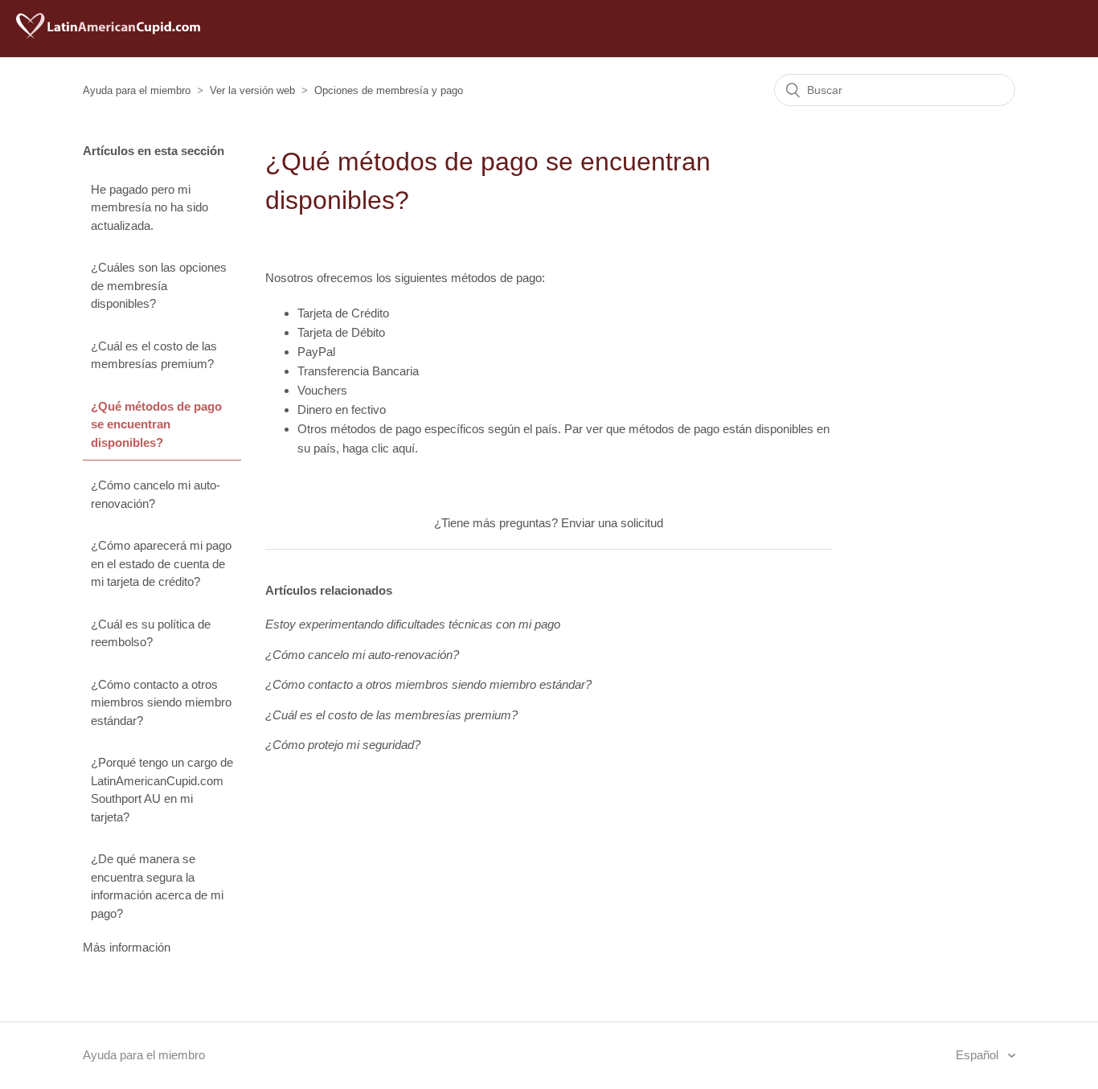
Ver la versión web (252, 90)
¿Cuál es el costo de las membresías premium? (154, 355)
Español (979, 1055)
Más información (126, 947)
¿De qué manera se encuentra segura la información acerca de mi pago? (157, 886)
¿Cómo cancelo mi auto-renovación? (155, 494)
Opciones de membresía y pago (388, 90)
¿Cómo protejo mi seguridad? (342, 744)
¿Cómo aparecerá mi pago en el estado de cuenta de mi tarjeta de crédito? (161, 563)
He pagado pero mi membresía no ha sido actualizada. (149, 207)
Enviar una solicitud (612, 523)
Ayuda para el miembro (137, 90)
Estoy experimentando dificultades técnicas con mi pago (412, 624)
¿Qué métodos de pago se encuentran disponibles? (156, 424)
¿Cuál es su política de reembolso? (151, 633)
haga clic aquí (378, 448)
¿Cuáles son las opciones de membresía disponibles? (159, 285)
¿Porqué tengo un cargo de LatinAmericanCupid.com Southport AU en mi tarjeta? (162, 789)
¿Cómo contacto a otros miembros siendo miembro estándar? (161, 702)
